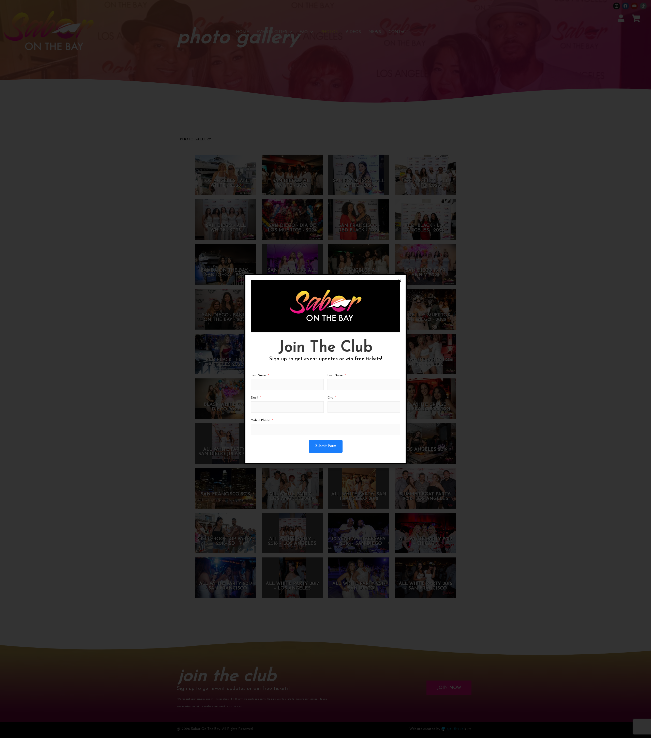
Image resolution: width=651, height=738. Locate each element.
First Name (258, 375)
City (330, 397)
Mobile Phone (260, 420)
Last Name (335, 375)
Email (254, 397)
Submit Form (325, 446)
